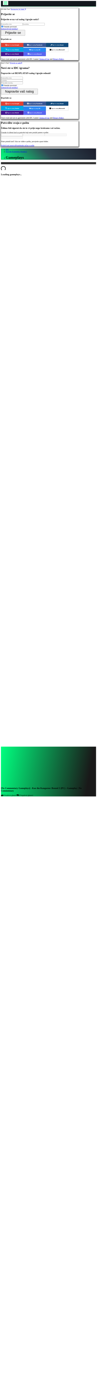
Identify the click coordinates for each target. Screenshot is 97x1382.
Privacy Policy (58, 59)
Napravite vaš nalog (19, 91)
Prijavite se (13, 32)
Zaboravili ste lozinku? (9, 29)
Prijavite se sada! (15, 63)
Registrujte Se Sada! (18, 9)
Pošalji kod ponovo (8, 145)
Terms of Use (44, 59)
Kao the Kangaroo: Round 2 (16, 152)
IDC (7, 149)
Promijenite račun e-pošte (24, 145)
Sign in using (13, 45)
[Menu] (5, 3)
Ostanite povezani (10, 27)
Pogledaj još (5, 927)
